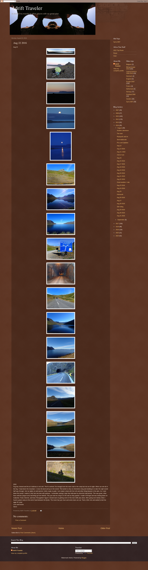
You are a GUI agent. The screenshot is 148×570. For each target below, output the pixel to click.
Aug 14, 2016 (121, 152)
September (121, 220)
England (128, 79)
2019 (117, 229)
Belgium (128, 64)
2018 (117, 226)
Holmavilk (120, 194)
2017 (117, 223)
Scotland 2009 (130, 94)
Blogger (84, 558)
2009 (117, 113)
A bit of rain (120, 155)
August (119, 128)
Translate (90, 553)
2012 (117, 119)
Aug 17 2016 (121, 164)
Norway (128, 92)
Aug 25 (119, 191)
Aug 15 (119, 158)
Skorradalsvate (122, 139)
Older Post (105, 528)
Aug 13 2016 (121, 149)
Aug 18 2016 (121, 167)
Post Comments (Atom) (27, 533)
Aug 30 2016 (121, 213)
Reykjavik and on (122, 136)
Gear (115, 56)
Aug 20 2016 (121, 173)
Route (115, 53)
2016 (117, 125)
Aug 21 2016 (121, 176)
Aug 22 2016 (121, 179)
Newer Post (16, 528)
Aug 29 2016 (121, 210)
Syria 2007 (116, 42)
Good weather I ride (123, 182)
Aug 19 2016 (121, 170)
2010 (117, 116)
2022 (117, 233)
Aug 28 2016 (121, 203)
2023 (117, 236)
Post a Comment (20, 520)
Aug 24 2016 (121, 188)
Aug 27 (119, 200)
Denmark (129, 76)
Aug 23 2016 (121, 185)
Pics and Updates (122, 143)
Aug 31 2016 (121, 216)
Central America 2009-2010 (131, 72)
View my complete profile (19, 553)
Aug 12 (119, 146)
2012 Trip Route (118, 50)
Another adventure (123, 130)
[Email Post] (41, 510)
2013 (117, 122)
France (128, 86)
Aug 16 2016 (121, 161)
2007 (117, 110)
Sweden (128, 99)
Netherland (129, 89)
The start (120, 133)
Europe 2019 (130, 81)
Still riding (120, 207)
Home (61, 528)
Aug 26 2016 (121, 197)
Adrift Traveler (26, 7)
